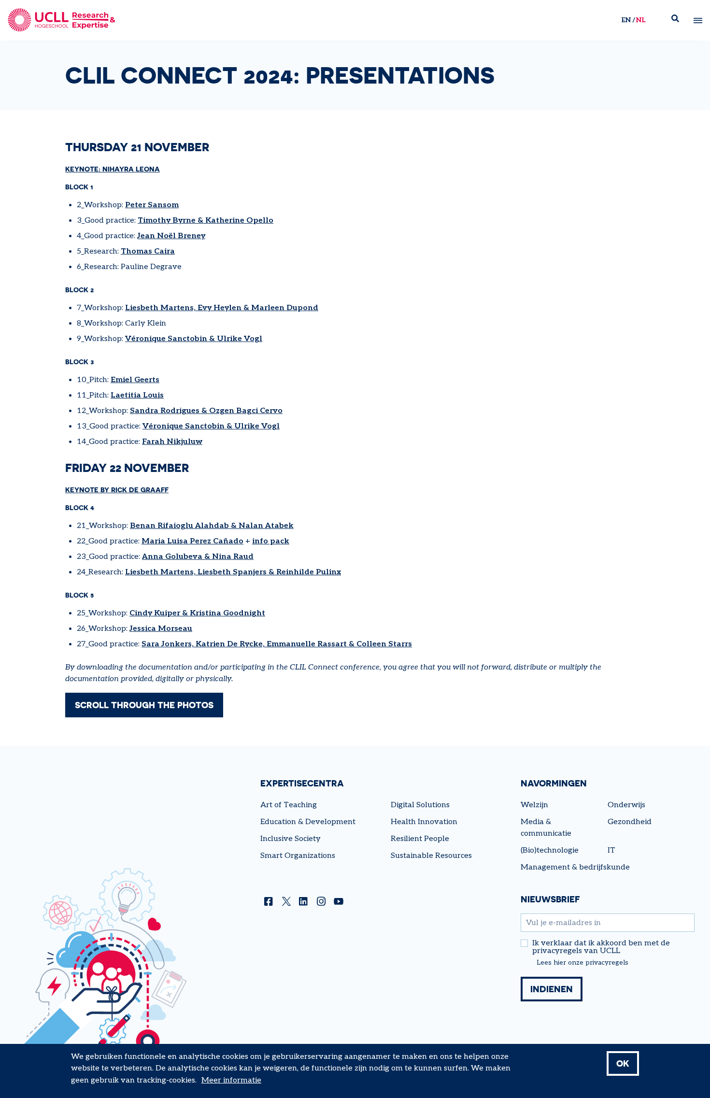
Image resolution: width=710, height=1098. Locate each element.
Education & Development (307, 822)
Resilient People (420, 838)
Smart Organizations (297, 855)
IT (611, 850)
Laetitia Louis (137, 395)
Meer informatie (231, 1080)
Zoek (679, 20)
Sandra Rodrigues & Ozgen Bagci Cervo (206, 410)
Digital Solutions (420, 805)
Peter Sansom (152, 205)
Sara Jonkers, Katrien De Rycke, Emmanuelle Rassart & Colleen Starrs (277, 644)
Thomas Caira (148, 251)
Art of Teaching (288, 805)
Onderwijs (626, 805)
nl (640, 20)
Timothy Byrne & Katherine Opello (205, 220)
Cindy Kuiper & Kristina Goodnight (197, 613)
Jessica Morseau (160, 628)
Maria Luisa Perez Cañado (192, 541)
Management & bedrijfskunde (575, 867)
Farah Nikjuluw (172, 441)
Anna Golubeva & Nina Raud (198, 556)
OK (622, 1063)
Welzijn (534, 805)
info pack (270, 541)
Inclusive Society (290, 838)
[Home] (61, 20)
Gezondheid (630, 822)
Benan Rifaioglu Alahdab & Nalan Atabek (212, 525)
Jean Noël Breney (171, 236)
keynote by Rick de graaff (117, 489)
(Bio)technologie (550, 850)
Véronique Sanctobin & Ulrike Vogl (193, 338)
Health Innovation (424, 822)
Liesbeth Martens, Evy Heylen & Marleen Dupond (221, 308)
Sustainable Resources (431, 855)
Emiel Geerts (135, 380)
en (626, 20)
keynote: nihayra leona (112, 169)
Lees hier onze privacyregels (582, 963)
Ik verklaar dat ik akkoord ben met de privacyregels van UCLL (601, 947)
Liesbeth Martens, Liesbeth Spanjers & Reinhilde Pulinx (233, 572)
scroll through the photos (144, 704)
